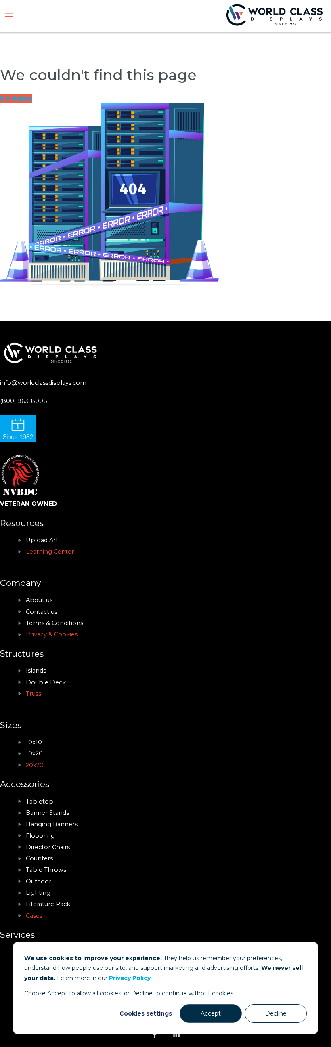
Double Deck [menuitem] (46, 682)
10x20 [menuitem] (34, 753)
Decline (276, 1013)
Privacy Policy (130, 978)
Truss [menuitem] (33, 693)
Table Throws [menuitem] (46, 869)
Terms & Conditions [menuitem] (54, 623)
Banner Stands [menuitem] (47, 812)
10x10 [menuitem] (34, 742)
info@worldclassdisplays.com (43, 382)
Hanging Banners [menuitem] (52, 824)
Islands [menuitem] (36, 670)
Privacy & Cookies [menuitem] (52, 634)
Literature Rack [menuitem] (48, 904)
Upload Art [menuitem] (42, 540)
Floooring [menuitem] (40, 835)
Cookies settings (145, 1013)
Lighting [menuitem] (38, 892)
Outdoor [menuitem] (38, 881)
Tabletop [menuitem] (39, 801)
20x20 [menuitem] (35, 765)
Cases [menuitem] (34, 915)
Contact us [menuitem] (41, 611)
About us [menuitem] (39, 600)
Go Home (16, 98)
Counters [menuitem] (39, 858)
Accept (211, 1013)
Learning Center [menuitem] (50, 551)
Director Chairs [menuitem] (48, 847)
